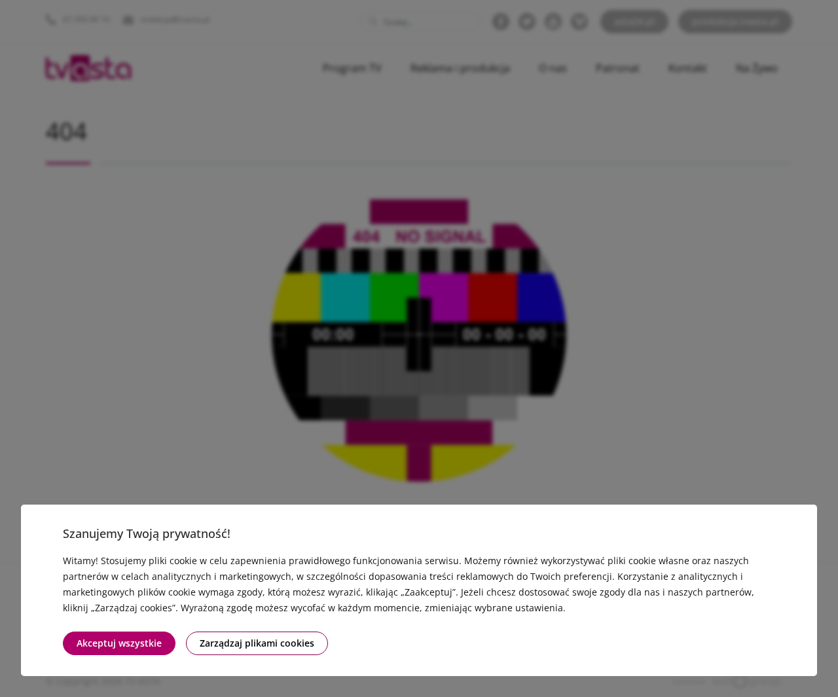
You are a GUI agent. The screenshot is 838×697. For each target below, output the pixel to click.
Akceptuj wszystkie (119, 643)
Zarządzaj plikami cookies (257, 643)
